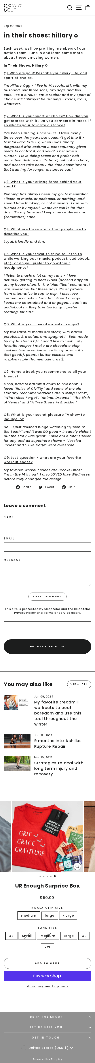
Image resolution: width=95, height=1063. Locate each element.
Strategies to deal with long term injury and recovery (59, 768)
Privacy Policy (25, 613)
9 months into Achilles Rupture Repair (58, 743)
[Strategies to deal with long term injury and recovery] (17, 763)
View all (79, 684)
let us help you (46, 1027)
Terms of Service (57, 613)
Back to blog (50, 646)
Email (9, 538)
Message (12, 560)
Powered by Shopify (47, 1059)
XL (84, 936)
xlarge (68, 915)
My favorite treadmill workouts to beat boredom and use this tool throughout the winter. (58, 713)
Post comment (47, 596)
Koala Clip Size (47, 908)
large (49, 915)
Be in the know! (46, 1016)
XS (11, 936)
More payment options (48, 986)
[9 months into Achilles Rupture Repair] (17, 741)
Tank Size (47, 928)
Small (27, 936)
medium (28, 915)
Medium (48, 936)
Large (69, 936)
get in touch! (46, 1037)
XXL (47, 947)
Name (9, 517)
